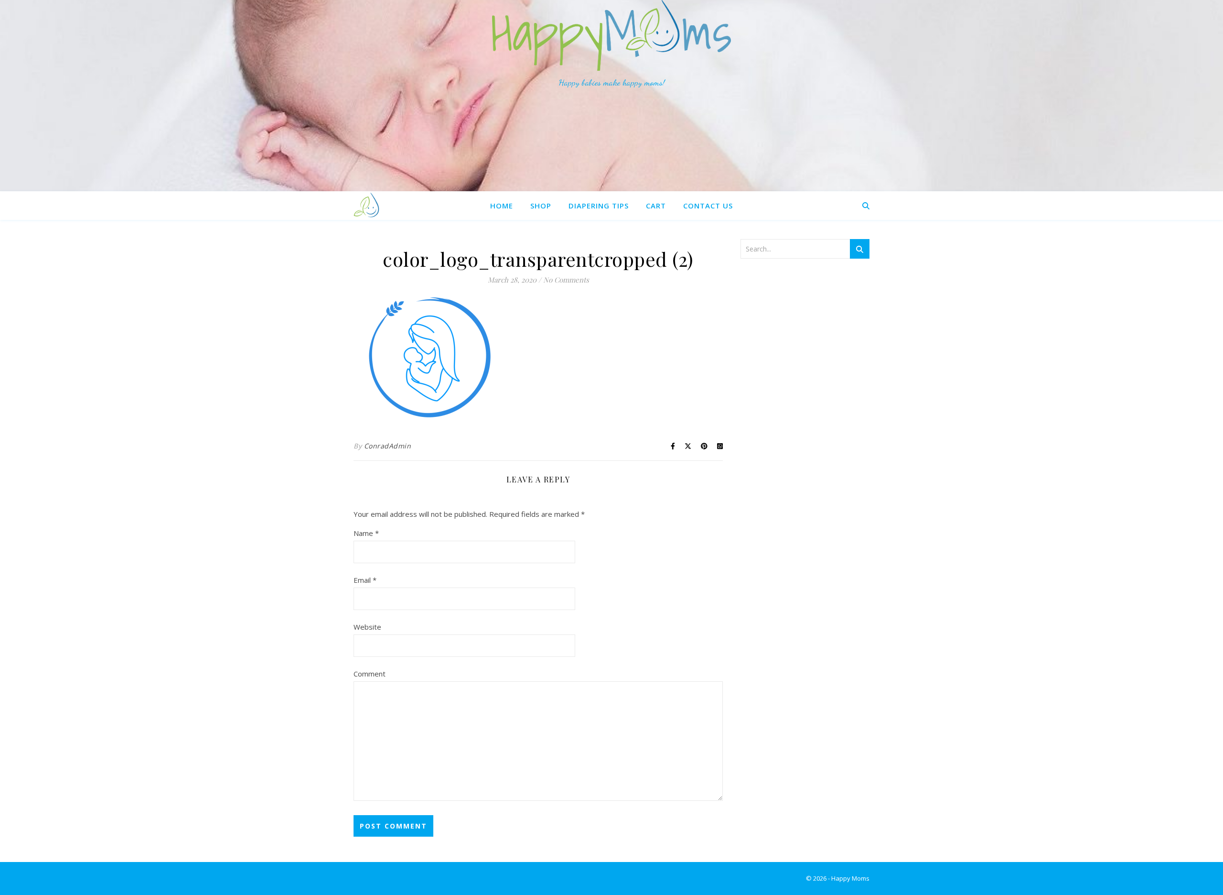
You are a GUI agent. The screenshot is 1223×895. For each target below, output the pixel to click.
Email (365, 580)
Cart (656, 205)
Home (501, 205)
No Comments (566, 279)
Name (366, 533)
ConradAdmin (387, 445)
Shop (540, 205)
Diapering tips (599, 205)
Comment (370, 673)
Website (367, 627)
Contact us (708, 205)
